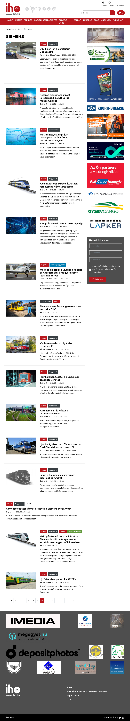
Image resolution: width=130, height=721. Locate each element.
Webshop (118, 20)
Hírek (19, 29)
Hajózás (87, 20)
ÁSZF (69, 687)
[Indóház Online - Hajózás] (54, 8)
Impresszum (73, 695)
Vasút (10, 20)
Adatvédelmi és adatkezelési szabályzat (87, 691)
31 (67, 600)
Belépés (111, 6)
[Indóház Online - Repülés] (33, 8)
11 (57, 600)
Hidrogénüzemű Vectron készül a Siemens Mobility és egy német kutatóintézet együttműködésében (60, 539)
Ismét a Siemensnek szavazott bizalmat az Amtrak (57, 476)
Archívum (106, 20)
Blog (96, 20)
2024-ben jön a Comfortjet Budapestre (55, 50)
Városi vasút (53, 130)
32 (73, 600)
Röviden (29, 504)
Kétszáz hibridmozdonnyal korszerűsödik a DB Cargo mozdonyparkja (55, 98)
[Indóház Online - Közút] (39, 8)
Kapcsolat (104, 6)
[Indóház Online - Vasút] (27, 8)
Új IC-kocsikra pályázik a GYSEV (58, 579)
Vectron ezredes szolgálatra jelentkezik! (56, 345)
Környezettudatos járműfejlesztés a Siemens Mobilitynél (38, 508)
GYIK (69, 699)
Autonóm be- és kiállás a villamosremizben (54, 412)
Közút (18, 20)
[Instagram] (109, 2)
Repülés (28, 20)
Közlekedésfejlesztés (45, 20)
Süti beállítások (110, 717)
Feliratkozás (97, 279)
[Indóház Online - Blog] (44, 8)
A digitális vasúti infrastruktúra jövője (61, 223)
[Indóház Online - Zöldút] (49, 8)
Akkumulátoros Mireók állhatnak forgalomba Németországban (59, 185)
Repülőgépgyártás (58, 265)
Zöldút (77, 20)
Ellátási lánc (63, 21)
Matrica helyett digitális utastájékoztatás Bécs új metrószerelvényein (54, 137)
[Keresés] (112, 12)
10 (51, 600)
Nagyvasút (53, 44)
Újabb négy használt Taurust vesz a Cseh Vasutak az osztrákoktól (60, 446)
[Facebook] (103, 2)
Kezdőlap (10, 29)
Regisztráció (120, 6)
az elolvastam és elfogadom (106, 269)
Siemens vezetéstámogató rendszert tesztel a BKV (61, 308)
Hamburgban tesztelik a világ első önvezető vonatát (59, 378)
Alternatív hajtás (75, 532)
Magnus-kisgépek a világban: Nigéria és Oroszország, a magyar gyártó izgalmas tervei (61, 272)
